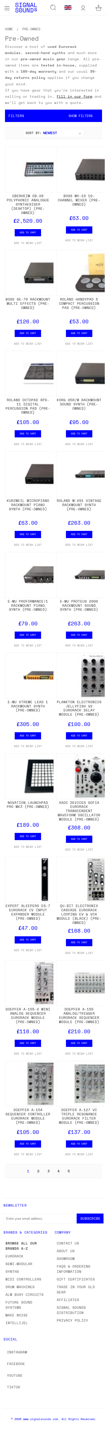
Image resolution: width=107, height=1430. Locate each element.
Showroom (66, 1258)
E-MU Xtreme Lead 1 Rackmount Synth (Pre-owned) (28, 706)
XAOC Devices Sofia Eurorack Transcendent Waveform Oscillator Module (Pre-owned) (79, 811)
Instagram (17, 1352)
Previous (7, 1425)
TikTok (13, 1387)
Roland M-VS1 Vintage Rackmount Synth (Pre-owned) (79, 505)
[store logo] (26, 7)
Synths (12, 1271)
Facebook (16, 1363)
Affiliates (68, 1299)
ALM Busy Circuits (24, 1294)
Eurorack (14, 1256)
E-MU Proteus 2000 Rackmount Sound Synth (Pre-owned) (79, 605)
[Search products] (53, 8)
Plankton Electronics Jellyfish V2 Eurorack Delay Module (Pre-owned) (79, 708)
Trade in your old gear (76, 1289)
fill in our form (74, 96)
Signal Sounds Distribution (71, 1310)
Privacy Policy (72, 1320)
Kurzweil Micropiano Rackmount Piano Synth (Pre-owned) (28, 505)
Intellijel (16, 1322)
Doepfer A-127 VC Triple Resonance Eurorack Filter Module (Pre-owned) (79, 1116)
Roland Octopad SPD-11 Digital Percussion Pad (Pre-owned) (27, 406)
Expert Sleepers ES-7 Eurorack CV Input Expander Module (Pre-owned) (27, 912)
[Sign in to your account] (83, 7)
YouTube (15, 1375)
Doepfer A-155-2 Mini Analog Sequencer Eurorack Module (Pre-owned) (27, 1015)
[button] (53, 116)
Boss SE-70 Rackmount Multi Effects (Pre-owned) (27, 303)
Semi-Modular (18, 1263)
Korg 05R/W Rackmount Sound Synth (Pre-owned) (79, 404)
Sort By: (34, 132)
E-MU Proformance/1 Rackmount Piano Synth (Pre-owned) (28, 605)
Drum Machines (20, 1286)
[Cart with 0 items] (99, 7)
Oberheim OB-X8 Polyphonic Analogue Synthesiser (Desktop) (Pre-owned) (28, 204)
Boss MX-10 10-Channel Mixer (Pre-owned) (79, 200)
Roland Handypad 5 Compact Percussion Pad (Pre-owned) (79, 303)
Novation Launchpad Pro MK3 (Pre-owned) (28, 804)
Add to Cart (28, 232)
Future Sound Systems (18, 1305)
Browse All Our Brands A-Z (21, 1246)
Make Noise (16, 1315)
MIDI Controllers (23, 1279)
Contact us (68, 1243)
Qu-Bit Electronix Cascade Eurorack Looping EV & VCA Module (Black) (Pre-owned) (79, 914)
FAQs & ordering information (73, 1269)
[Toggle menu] (7, 7)
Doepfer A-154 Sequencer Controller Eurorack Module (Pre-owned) (27, 1116)
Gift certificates (76, 1279)
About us (66, 1250)
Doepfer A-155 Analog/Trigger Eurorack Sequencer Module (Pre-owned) (79, 1015)
